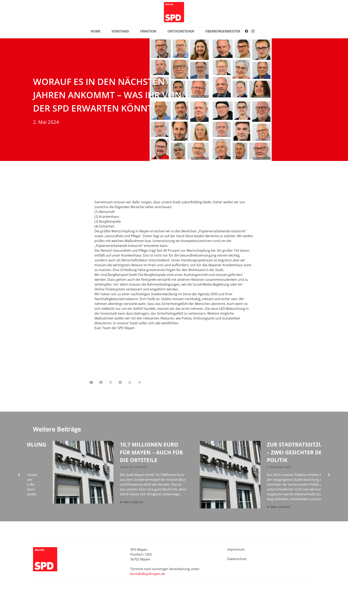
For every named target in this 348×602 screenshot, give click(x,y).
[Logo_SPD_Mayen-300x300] (174, 12)
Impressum (236, 549)
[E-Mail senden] (91, 382)
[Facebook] (246, 31)
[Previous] (19, 474)
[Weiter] (328, 474)
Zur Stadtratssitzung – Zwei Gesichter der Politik (271, 452)
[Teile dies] (101, 382)
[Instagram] (253, 31)
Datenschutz (237, 559)
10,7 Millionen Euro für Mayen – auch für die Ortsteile (124, 452)
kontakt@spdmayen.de (147, 574)
